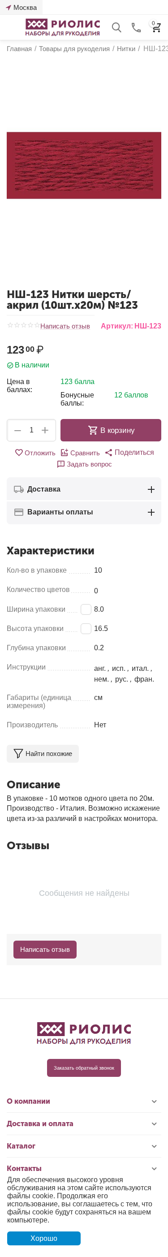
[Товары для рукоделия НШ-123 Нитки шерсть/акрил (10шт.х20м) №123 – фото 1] (84, 166)
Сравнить (85, 453)
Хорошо (43, 1238)
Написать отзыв (65, 326)
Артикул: (117, 326)
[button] (129, 452)
